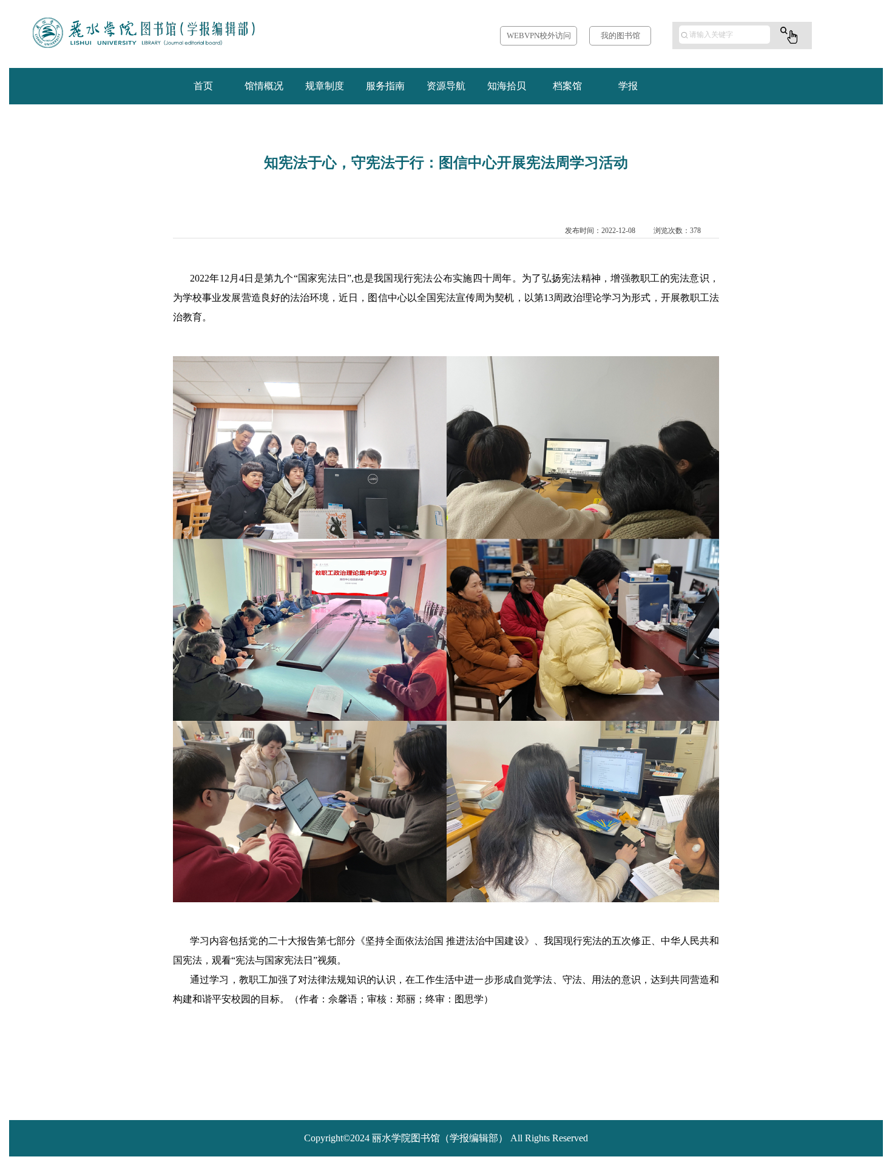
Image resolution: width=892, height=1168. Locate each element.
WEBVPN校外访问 (539, 35)
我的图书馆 (620, 35)
